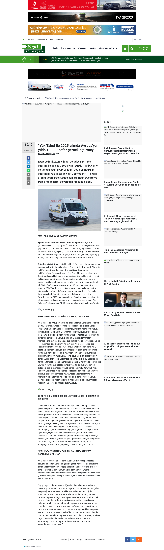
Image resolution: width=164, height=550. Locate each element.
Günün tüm (134, 59)
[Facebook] (28, 158)
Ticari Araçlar (67, 48)
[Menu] (125, 49)
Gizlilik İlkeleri (90, 540)
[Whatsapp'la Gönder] (28, 170)
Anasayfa (63, 540)
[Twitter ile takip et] (133, 539)
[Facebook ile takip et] (127, 539)
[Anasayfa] (23, 40)
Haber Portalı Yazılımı (33, 547)
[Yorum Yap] (28, 183)
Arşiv (51, 40)
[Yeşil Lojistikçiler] (33, 48)
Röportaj (82, 48)
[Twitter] (28, 162)
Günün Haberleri (42, 40)
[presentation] (30, 59)
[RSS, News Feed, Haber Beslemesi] (139, 539)
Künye (72, 540)
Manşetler (31, 40)
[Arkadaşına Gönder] (28, 174)
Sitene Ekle (59, 40)
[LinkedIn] (28, 166)
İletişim (79, 540)
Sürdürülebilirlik (108, 48)
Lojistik (54, 48)
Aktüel (93, 48)
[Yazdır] (28, 179)
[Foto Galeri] (140, 40)
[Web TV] (135, 40)
